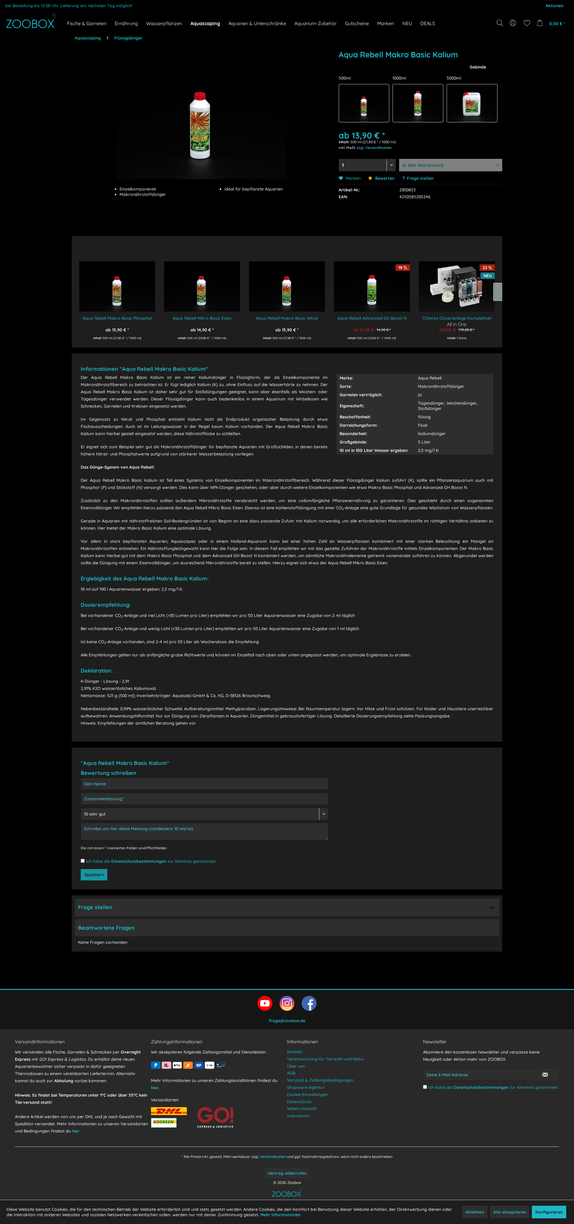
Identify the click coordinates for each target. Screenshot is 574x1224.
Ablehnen (474, 1212)
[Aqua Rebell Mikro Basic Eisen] (202, 282)
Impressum (298, 1115)
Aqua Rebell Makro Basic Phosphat (117, 318)
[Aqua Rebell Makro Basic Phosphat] (117, 282)
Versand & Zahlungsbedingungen (320, 1080)
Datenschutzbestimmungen (138, 861)
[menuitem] (513, 23)
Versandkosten (273, 1156)
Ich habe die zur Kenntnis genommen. (151, 861)
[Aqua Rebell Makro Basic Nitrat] (287, 282)
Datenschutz (299, 1101)
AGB (291, 1073)
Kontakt (295, 1051)
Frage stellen (420, 178)
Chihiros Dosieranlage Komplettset (456, 318)
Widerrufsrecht (302, 1108)
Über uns (296, 1066)
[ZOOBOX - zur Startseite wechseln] (31, 20)
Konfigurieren (549, 1212)
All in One (457, 324)
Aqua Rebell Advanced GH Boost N (372, 318)
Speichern (94, 874)
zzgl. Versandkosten (374, 147)
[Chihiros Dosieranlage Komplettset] (457, 282)
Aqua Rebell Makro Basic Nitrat (287, 318)
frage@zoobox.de (287, 1020)
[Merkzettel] (527, 23)
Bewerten (384, 178)
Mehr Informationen (280, 1214)
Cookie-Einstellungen (307, 1094)
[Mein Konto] (513, 23)
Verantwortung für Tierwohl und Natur (325, 1059)
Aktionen (554, 5)
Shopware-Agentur (306, 1087)
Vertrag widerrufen (287, 1173)
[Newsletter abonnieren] (545, 1075)
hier (76, 1131)
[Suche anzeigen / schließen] (500, 23)
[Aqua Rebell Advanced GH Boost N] (372, 282)
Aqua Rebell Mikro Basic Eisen (202, 318)
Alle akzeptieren (509, 1212)
